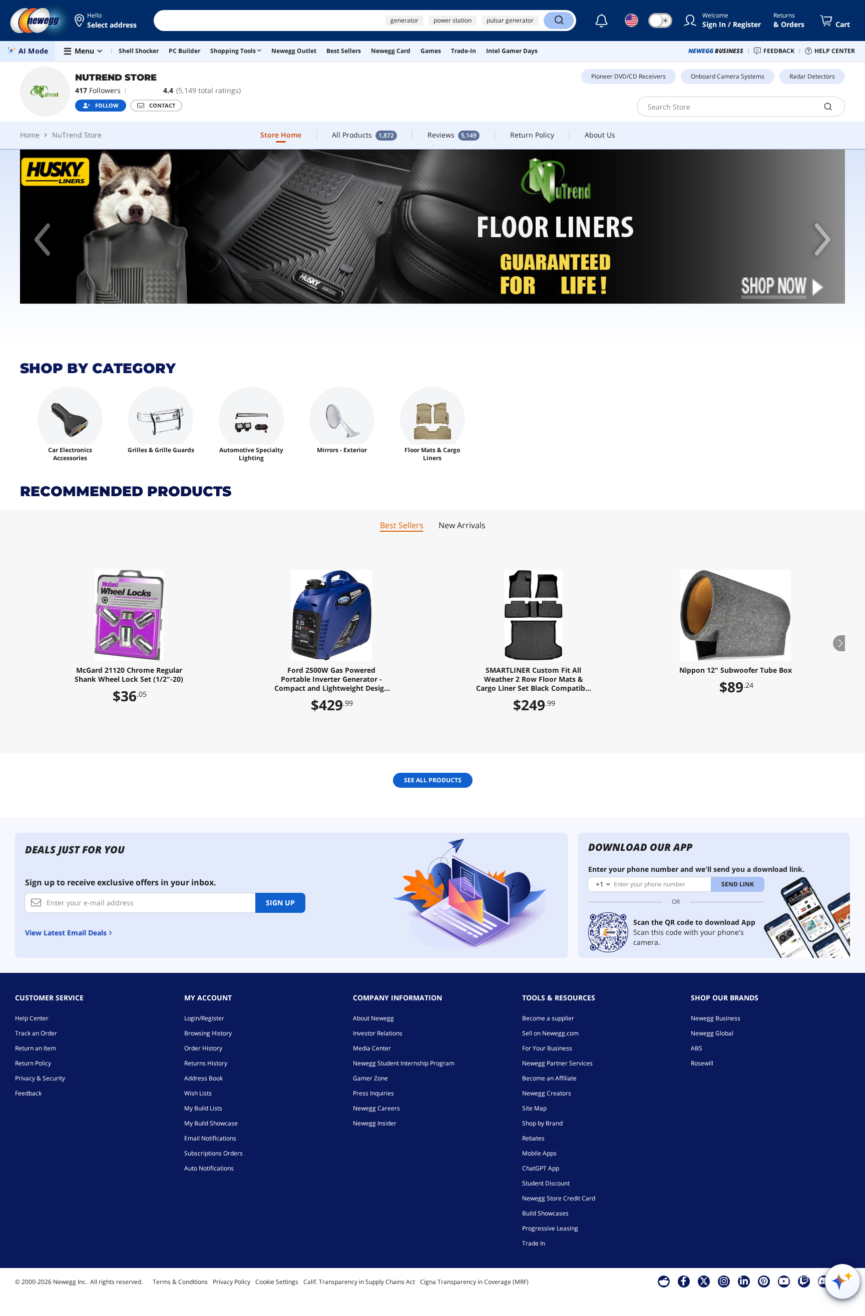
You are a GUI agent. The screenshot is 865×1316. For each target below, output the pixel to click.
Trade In (533, 1243)
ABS (696, 1048)
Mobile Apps (539, 1153)
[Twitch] (803, 1280)
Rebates (533, 1138)
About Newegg (373, 1018)
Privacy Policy (231, 1281)
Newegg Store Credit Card (558, 1198)
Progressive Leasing (550, 1228)
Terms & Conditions (180, 1281)
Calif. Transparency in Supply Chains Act (359, 1281)
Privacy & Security (40, 1078)
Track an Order (36, 1033)
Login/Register (204, 1018)
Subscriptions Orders (213, 1153)
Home (30, 135)
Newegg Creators (546, 1093)
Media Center (372, 1048)
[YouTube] (784, 1280)
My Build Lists (203, 1108)
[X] (703, 1280)
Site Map (534, 1108)
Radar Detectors (812, 76)
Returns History (205, 1063)
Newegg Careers (376, 1108)
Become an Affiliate (549, 1078)
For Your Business (547, 1048)
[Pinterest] (763, 1280)
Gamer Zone (370, 1078)
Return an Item (35, 1048)
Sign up (280, 902)
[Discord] (823, 1280)
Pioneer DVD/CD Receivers (628, 76)
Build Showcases (545, 1213)
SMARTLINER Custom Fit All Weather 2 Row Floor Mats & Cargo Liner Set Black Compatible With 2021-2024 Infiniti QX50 (533, 679)
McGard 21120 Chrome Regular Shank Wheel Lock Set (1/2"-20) (129, 675)
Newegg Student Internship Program (404, 1063)
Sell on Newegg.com (550, 1033)
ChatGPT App (540, 1168)
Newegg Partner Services (557, 1063)
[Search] (559, 20)
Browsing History (208, 1033)
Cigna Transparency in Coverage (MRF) (474, 1281)
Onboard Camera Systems (727, 76)
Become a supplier (548, 1018)
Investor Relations (377, 1033)
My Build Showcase (211, 1123)
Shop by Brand (542, 1123)
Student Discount (546, 1183)
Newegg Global (712, 1033)
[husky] (432, 227)
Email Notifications (210, 1138)
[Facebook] (683, 1280)
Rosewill (702, 1063)
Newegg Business (715, 1018)
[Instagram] (724, 1280)
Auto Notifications (209, 1168)
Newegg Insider (374, 1123)
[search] (828, 107)
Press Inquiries (373, 1093)
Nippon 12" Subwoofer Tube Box (735, 670)
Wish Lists (198, 1093)
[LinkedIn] (744, 1280)
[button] (106, 20)
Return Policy (33, 1063)
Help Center (32, 1018)
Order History (203, 1048)
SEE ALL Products (433, 780)
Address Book (203, 1078)
